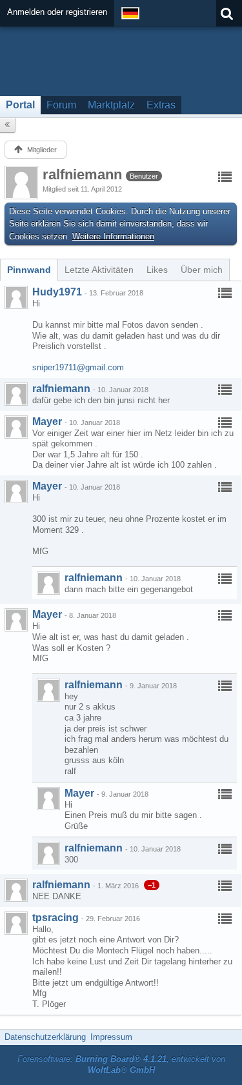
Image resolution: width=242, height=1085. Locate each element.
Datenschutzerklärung (45, 1037)
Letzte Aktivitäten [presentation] (99, 269)
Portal (20, 104)
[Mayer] (16, 427)
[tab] (29, 270)
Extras (161, 104)
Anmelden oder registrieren (57, 12)
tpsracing (55, 917)
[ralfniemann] (16, 394)
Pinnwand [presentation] (29, 269)
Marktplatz (111, 104)
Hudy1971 (57, 291)
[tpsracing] (16, 923)
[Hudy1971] (16, 297)
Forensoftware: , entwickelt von (121, 1064)
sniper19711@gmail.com (78, 367)
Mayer (47, 421)
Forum (61, 104)
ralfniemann (61, 388)
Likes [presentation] (157, 269)
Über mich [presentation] (202, 269)
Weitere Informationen (113, 236)
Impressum (111, 1037)
